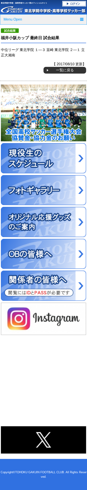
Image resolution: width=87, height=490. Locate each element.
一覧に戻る (65, 70)
